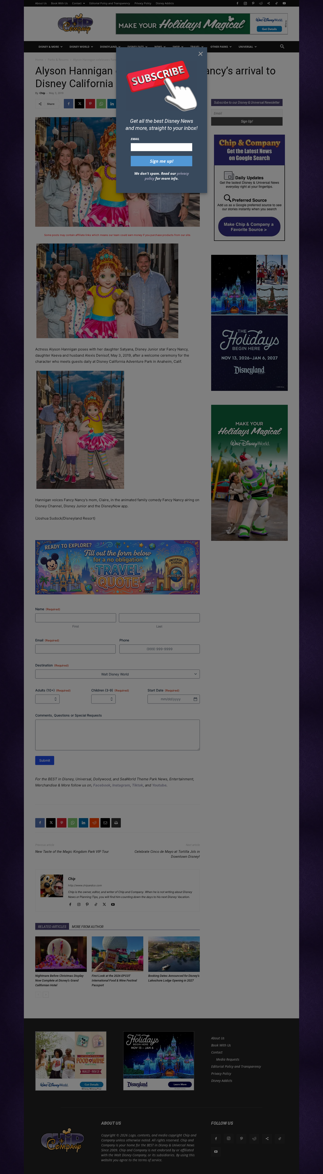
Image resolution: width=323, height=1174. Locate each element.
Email (135, 139)
